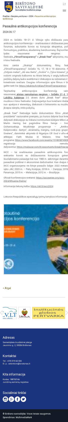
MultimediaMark (24, 417)
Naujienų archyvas (19, 16)
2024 (31, 16)
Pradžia (6, 16)
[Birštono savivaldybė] (28, 6)
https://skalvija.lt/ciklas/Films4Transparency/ (42, 85)
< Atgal (7, 288)
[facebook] (17, 399)
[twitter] (23, 399)
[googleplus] (11, 399)
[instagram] (5, 399)
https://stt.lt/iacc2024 (42, 186)
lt (64, 4)
